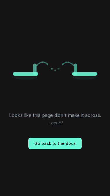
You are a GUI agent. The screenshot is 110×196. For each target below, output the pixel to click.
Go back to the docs (55, 143)
